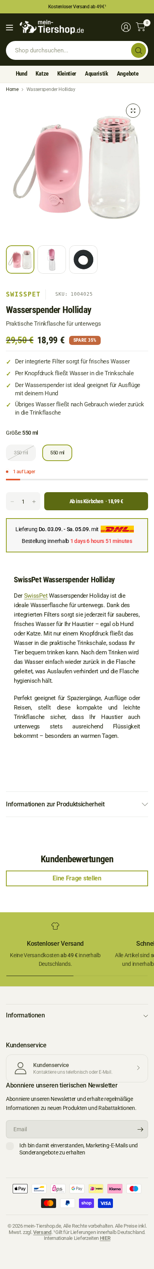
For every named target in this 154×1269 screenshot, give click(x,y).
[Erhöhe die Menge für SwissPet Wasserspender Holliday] (34, 502)
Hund (21, 73)
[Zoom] (133, 111)
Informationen (25, 1015)
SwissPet (23, 294)
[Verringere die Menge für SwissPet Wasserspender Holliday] (12, 502)
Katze (42, 73)
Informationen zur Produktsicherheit (55, 804)
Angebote (127, 73)
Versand (42, 1232)
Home (12, 89)
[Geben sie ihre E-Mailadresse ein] (140, 1129)
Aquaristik (96, 73)
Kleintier (66, 73)
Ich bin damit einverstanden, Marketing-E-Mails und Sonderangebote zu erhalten (78, 1149)
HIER (105, 1238)
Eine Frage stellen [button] (77, 878)
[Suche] (138, 50)
